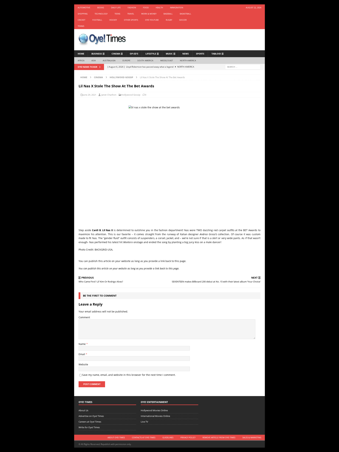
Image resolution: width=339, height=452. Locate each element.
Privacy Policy (187, 437)
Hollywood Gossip (130, 94)
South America (145, 60)
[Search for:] (242, 66)
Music (169, 53)
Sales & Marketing (251, 437)
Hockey (113, 20)
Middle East (166, 60)
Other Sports (131, 20)
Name (82, 344)
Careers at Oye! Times (90, 421)
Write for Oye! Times (89, 427)
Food (146, 7)
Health (159, 7)
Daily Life (116, 7)
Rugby (169, 20)
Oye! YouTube (152, 20)
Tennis (81, 26)
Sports (200, 53)
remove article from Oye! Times (219, 437)
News (185, 53)
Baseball (168, 13)
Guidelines (167, 437)
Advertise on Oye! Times (91, 416)
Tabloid (216, 53)
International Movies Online (155, 416)
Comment (84, 317)
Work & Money (148, 13)
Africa (81, 60)
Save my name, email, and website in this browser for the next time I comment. (129, 374)
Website (83, 364)
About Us (83, 410)
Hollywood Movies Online (154, 410)
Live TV (144, 421)
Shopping (83, 13)
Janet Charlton (108, 94)
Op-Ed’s (134, 53)
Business (96, 53)
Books (100, 7)
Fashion (132, 7)
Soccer (183, 20)
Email (82, 354)
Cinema (116, 53)
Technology (101, 13)
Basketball (185, 13)
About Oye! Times (116, 437)
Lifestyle (150, 53)
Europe (126, 60)
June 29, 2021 (89, 94)
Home (81, 53)
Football (97, 20)
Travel (130, 13)
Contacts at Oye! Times (143, 437)
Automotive (84, 7)
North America (188, 60)
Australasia (109, 60)
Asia (93, 60)
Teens (117, 13)
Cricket (81, 20)
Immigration (176, 7)
